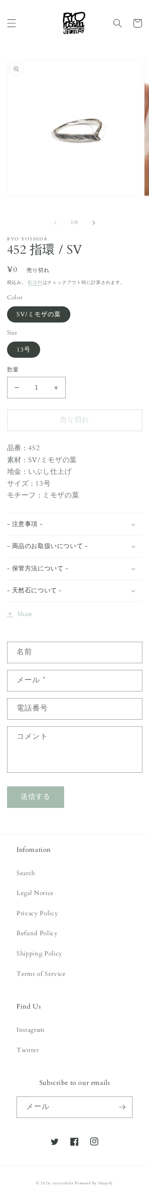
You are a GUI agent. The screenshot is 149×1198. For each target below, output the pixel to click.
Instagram (31, 1030)
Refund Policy (37, 933)
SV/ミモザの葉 (39, 314)
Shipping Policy (39, 953)
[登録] (122, 1107)
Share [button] (25, 614)
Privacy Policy (37, 913)
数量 (13, 369)
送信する (35, 796)
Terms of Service (41, 974)
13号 (24, 349)
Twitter (28, 1050)
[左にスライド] (55, 222)
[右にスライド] (93, 222)
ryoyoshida (63, 1183)
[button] (11, 23)
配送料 (35, 282)
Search (26, 873)
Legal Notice (35, 893)
